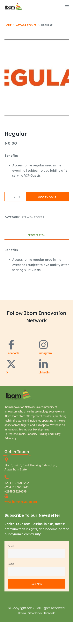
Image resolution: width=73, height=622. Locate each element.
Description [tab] (36, 235)
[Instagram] (43, 344)
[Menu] (67, 7)
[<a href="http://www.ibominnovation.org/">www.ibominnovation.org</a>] (6, 496)
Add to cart (47, 196)
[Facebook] (11, 344)
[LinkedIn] (43, 364)
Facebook (12, 353)
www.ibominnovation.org (20, 502)
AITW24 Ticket (32, 217)
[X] (11, 364)
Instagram (45, 353)
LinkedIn (44, 372)
